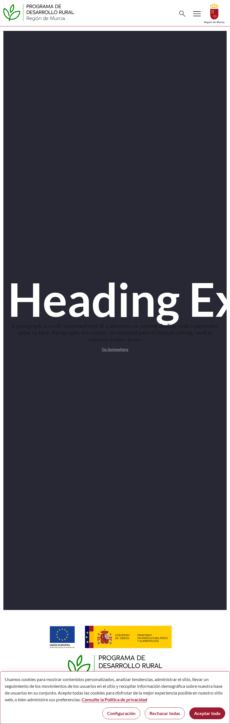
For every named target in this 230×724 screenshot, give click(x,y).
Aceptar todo (207, 713)
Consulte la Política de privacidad (114, 699)
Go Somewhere (115, 349)
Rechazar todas (165, 713)
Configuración (121, 713)
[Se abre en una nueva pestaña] (214, 12)
